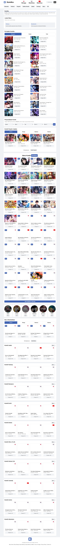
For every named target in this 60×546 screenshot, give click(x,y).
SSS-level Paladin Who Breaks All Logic (10, 209)
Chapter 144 (49, 226)
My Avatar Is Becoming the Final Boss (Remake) (48, 432)
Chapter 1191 (17, 81)
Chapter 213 (10, 474)
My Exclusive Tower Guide (23, 209)
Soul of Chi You (47, 237)
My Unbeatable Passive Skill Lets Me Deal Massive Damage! (10, 180)
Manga (23, 131)
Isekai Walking (8, 237)
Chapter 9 (36, 255)
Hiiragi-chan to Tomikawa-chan (48, 333)
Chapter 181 (10, 169)
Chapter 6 (23, 416)
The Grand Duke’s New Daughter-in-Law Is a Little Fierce (36, 432)
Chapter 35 (23, 397)
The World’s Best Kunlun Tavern (36, 374)
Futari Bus (20, 471)
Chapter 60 (49, 183)
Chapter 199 (36, 145)
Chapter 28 (10, 416)
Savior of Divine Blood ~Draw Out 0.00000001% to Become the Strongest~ (10, 432)
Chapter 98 (49, 513)
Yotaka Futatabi (8, 413)
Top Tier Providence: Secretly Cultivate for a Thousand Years (36, 237)
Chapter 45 (23, 169)
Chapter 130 (23, 212)
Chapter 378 (43, 65)
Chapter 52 (49, 474)
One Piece (16, 78)
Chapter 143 (10, 183)
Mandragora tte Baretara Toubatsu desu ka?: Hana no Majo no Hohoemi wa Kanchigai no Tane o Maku (10, 452)
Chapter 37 (36, 169)
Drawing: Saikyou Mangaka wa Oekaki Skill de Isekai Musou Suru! (36, 142)
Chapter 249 (23, 358)
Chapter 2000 (43, 81)
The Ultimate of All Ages (18, 70)
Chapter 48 (49, 416)
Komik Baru (33, 340)
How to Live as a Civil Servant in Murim (10, 266)
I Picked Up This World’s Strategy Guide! (10, 374)
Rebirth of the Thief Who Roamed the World (10, 294)
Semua (11, 131)
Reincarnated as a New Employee (36, 209)
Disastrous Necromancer (19, 110)
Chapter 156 (43, 41)
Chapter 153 (10, 212)
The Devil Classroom (22, 510)
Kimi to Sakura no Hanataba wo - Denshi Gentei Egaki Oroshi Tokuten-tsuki (36, 223)
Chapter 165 (23, 283)
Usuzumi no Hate (21, 333)
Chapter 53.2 (48, 493)
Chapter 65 (23, 226)
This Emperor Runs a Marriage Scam (36, 166)
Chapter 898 (17, 57)
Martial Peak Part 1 (43, 78)
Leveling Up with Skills (23, 280)
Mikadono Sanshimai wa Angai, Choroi (10, 471)
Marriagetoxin (47, 209)
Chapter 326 (17, 106)
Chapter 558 (17, 73)
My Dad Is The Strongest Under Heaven (20, 62)
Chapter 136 (43, 89)
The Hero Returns (9, 529)
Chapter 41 (23, 336)
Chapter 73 (10, 269)
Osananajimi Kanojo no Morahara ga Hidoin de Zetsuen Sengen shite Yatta (48, 471)
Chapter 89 (23, 240)
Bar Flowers (20, 432)
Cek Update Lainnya (30, 301)
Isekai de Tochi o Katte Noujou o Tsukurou (48, 394)
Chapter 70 (49, 397)
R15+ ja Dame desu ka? (36, 452)
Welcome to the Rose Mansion (49, 180)
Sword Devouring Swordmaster (36, 529)
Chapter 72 (10, 240)
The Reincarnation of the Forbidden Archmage (49, 223)
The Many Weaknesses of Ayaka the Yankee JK (36, 471)
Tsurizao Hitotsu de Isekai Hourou (48, 355)
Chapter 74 (10, 226)
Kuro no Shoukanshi (9, 355)
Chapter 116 (43, 57)
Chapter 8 (36, 226)
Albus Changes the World (48, 510)
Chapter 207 (43, 106)
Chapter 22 (10, 255)
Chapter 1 (10, 336)
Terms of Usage (37, 544)
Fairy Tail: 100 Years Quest (48, 142)
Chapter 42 (23, 474)
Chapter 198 (49, 283)
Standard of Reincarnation (19, 86)
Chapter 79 (36, 358)
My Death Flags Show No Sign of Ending (10, 142)
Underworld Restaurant (48, 452)
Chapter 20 (49, 240)
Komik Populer (34, 150)
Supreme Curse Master (36, 355)
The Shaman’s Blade (22, 166)
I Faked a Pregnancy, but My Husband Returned (23, 394)
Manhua (49, 131)
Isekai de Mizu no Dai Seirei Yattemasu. (36, 180)
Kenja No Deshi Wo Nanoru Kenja (23, 180)
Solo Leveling (42, 110)
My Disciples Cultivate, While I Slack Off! (23, 237)
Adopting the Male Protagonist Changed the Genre (48, 374)
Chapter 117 (23, 255)
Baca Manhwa (22, 544)
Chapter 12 (36, 183)
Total (47, 34)
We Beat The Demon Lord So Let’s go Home (36, 333)
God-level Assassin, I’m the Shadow (46, 86)
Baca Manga (16, 544)
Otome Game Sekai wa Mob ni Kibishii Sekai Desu (23, 529)
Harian (30, 34)
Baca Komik (11, 544)
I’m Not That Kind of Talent (49, 194)
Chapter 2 (49, 336)
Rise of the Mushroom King (36, 266)
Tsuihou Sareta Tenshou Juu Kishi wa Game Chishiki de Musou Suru (20, 45)
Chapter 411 (43, 49)
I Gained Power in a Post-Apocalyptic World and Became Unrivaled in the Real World (23, 294)
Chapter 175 (17, 49)
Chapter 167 (10, 532)
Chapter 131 (10, 513)
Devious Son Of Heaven (18, 94)
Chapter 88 (17, 41)
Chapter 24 (17, 65)
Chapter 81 (23, 532)
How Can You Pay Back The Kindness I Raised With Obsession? (36, 394)
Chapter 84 (43, 73)
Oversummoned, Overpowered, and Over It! (20, 37)
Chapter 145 (49, 212)
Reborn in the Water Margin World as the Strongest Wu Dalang (10, 223)
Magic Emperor (17, 54)
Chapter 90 (10, 145)
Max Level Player (43, 70)
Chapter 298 (17, 114)
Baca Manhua (28, 544)
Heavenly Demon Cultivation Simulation (36, 194)
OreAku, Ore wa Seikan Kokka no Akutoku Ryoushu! (48, 490)
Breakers (20, 266)
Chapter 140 (23, 455)
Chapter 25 (36, 269)
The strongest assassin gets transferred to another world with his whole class (46, 54)
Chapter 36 (36, 513)
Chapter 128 (48, 455)
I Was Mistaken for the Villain (23, 374)
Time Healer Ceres (48, 266)
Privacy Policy (43, 544)
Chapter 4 (36, 455)
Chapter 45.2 (10, 397)
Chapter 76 (23, 183)
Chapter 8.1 (10, 455)
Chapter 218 (48, 145)
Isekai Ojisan (33, 413)
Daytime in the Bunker (49, 166)
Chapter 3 (10, 283)
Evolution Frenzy (8, 166)
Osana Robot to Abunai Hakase (23, 223)
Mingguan (13, 34)
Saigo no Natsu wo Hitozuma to (49, 294)
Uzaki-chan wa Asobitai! (23, 452)
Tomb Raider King (43, 45)
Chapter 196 (10, 358)
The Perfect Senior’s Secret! (10, 251)
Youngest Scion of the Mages (10, 510)
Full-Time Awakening (44, 37)
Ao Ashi (41, 62)
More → (53, 345)
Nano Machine (17, 102)
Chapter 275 (36, 240)
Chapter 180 (43, 114)
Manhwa (36, 131)
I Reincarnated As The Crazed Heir (49, 280)
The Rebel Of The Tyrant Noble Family (36, 510)
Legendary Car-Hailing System (23, 490)
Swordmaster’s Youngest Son (45, 102)
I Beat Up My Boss (9, 194)
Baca (8, 315)
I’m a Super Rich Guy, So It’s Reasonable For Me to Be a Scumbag (48, 413)
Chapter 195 (17, 89)
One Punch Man (43, 94)
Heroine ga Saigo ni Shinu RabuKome (10, 333)
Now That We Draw (35, 294)
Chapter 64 (36, 212)
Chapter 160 (23, 493)
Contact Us (49, 544)
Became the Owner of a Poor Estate (36, 251)
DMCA (32, 544)
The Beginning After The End (23, 355)
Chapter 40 (36, 474)
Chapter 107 (23, 269)
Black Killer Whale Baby (23, 251)
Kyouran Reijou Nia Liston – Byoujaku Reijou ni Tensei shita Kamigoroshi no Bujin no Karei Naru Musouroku (48, 529)
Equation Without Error (10, 280)
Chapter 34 (49, 169)
